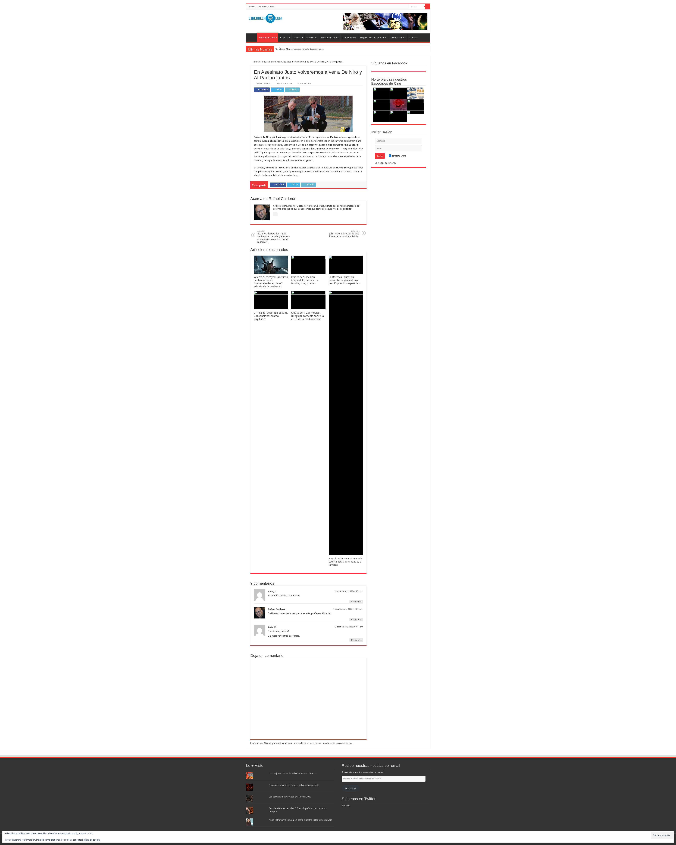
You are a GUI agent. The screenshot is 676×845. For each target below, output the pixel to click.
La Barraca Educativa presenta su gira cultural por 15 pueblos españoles (344, 280)
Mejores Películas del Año (373, 37)
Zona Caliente (349, 37)
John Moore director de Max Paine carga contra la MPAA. (344, 234)
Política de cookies (91, 840)
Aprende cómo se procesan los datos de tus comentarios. (323, 743)
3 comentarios (304, 83)
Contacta (413, 37)
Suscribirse (350, 788)
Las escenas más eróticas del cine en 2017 (290, 796)
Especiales (311, 37)
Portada (252, 37)
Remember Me (398, 156)
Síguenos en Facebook (389, 63)
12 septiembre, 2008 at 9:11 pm (348, 627)
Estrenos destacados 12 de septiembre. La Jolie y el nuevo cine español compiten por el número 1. (273, 236)
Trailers (297, 37)
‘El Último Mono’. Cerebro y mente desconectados (299, 49)
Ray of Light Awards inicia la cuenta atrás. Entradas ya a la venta (345, 561)
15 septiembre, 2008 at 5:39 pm (348, 591)
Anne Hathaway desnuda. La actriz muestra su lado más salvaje (300, 820)
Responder (356, 602)
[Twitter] (403, 7)
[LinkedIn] (406, 7)
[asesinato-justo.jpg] (308, 113)
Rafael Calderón (264, 83)
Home (255, 61)
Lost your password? (385, 163)
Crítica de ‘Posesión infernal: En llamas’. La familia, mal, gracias (304, 280)
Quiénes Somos (398, 37)
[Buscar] (427, 6)
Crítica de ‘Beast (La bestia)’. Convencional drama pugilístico (271, 316)
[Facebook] (399, 7)
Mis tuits (346, 805)
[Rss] (396, 7)
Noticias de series (330, 37)
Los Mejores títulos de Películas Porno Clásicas (292, 773)
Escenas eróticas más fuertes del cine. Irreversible (294, 785)
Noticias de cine (267, 37)
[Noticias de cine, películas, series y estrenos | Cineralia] (265, 17)
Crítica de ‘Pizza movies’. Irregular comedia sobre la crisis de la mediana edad (307, 316)
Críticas (284, 37)
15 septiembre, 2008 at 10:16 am (348, 609)
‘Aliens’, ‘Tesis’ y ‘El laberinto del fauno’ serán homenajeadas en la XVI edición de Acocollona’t (271, 281)
